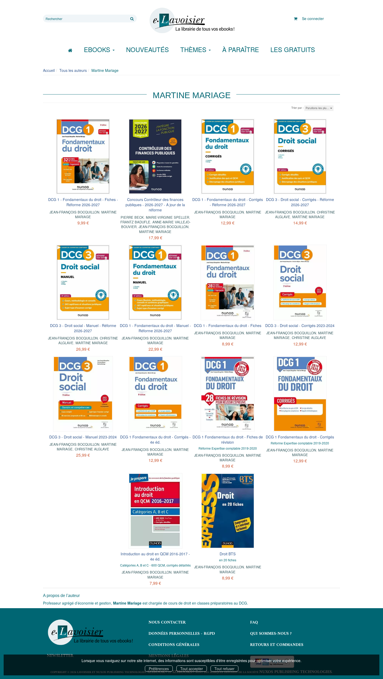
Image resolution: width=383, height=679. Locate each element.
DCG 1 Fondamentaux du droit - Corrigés (300, 436)
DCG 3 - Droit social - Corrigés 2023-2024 (300, 325)
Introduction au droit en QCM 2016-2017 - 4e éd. (155, 556)
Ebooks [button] (98, 49)
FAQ (254, 622)
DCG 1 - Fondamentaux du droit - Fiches (227, 325)
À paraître (240, 49)
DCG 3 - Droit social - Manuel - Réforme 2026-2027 (83, 328)
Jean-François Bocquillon (74, 212)
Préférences (159, 668)
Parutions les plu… (318, 108)
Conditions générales (174, 645)
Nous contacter (167, 622)
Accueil (49, 70)
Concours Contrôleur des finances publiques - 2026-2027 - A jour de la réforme (155, 204)
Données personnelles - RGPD (182, 633)
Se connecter (313, 18)
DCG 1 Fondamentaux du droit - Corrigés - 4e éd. (155, 439)
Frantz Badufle (135, 221)
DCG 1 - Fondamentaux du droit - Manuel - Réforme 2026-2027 (155, 328)
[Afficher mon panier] (295, 18)
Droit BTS (228, 553)
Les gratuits (292, 49)
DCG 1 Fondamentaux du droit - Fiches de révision (228, 439)
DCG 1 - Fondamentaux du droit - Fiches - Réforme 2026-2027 (83, 202)
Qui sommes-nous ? (271, 633)
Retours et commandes (276, 645)
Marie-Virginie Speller (167, 217)
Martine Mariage (155, 231)
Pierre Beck (132, 217)
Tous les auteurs (73, 70)
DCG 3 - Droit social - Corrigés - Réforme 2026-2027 (300, 202)
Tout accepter (191, 668)
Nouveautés (147, 49)
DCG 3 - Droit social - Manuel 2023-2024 (83, 436)
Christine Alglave (309, 337)
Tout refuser (224, 668)
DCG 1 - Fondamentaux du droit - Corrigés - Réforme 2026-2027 (227, 202)
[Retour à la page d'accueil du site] (191, 20)
